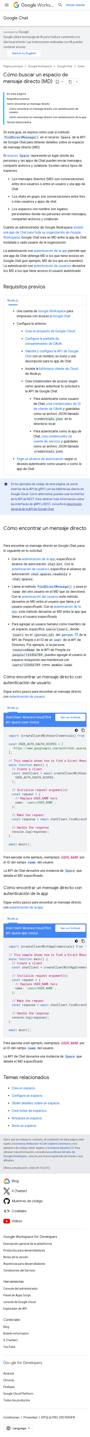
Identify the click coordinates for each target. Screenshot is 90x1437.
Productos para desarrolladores (24, 1250)
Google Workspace (40, 66)
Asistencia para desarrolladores (24, 1263)
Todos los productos (16, 1400)
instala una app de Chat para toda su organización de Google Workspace (43, 232)
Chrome (8, 1380)
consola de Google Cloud (19, 1302)
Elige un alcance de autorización (40, 459)
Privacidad (30, 1417)
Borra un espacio (24, 1126)
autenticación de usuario (27, 697)
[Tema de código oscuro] (76, 730)
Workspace (45, 5)
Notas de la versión (15, 1257)
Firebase (9, 1387)
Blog (6, 1326)
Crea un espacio (23, 1088)
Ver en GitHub (70, 717)
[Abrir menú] (7, 5)
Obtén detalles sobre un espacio (35, 1103)
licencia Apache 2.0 (62, 1147)
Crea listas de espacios (29, 1111)
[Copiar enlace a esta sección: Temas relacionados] (53, 1077)
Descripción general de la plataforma (27, 1243)
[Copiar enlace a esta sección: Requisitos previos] (49, 287)
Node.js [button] (12, 300)
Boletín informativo (16, 1333)
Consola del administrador (20, 1288)
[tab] (13, 300)
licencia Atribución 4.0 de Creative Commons (43, 1143)
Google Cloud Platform (18, 1393)
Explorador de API (15, 1308)
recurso (18, 156)
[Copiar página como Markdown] (70, 81)
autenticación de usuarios (52, 266)
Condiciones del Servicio (19, 1270)
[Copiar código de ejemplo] (83, 730)
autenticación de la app (50, 251)
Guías (81, 66)
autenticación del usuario (40, 597)
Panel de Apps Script (17, 1295)
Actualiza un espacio (27, 1118)
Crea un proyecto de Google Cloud (50, 331)
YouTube (9, 1347)
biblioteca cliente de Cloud (58, 369)
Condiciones (11, 1417)
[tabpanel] (45, 390)
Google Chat (15, 18)
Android (8, 1373)
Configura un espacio (27, 1096)
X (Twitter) (10, 1340)
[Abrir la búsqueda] (60, 5)
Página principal (13, 66)
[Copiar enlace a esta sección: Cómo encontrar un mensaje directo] (7, 535)
